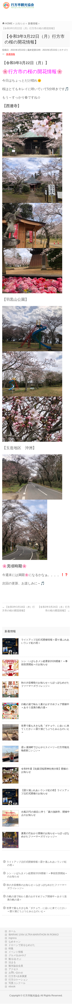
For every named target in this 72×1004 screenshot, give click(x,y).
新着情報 (10, 54)
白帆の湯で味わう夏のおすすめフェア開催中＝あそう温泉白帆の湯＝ (37, 898)
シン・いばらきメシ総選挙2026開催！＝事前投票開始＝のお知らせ (37, 875)
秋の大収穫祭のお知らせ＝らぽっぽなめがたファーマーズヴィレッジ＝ (37, 887)
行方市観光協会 (31, 995)
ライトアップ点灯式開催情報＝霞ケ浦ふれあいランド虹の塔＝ (37, 863)
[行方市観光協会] (19, 7)
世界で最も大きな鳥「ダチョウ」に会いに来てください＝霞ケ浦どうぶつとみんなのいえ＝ (45, 729)
